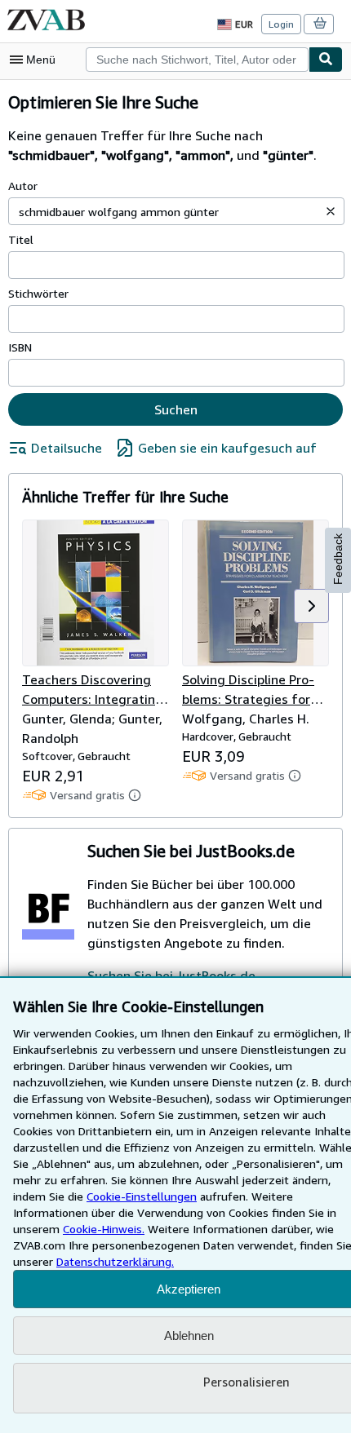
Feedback (337, 559)
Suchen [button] (176, 409)
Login (281, 24)
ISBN (20, 347)
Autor (23, 185)
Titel (20, 239)
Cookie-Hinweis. (103, 1229)
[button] (331, 211)
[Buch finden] (325, 59)
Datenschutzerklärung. (115, 1261)
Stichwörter (38, 293)
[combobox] (197, 59)
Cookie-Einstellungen (142, 1196)
